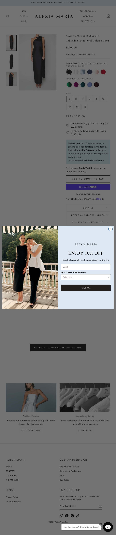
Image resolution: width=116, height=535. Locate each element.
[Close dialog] (111, 229)
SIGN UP (86, 288)
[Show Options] (108, 277)
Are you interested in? (73, 272)
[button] (108, 527)
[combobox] (85, 277)
